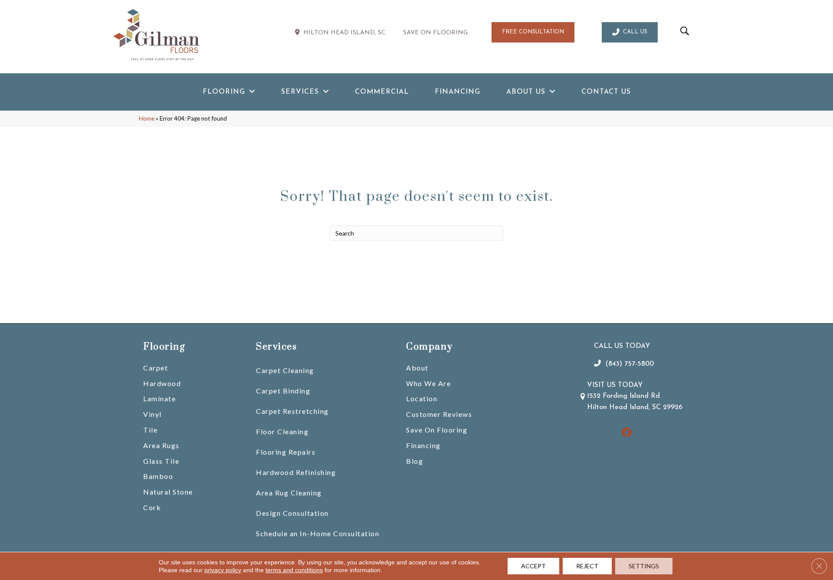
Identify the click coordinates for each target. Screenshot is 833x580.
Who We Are (428, 383)
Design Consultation (292, 513)
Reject (587, 566)
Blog (414, 461)
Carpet (155, 368)
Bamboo (158, 476)
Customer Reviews (439, 414)
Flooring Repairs (285, 452)
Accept (533, 566)
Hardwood (162, 383)
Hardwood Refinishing (296, 472)
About (417, 368)
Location (421, 398)
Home (146, 118)
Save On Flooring (436, 430)
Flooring (164, 347)
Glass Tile (161, 461)
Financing (423, 445)
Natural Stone (168, 492)
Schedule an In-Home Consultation (317, 533)
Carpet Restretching (292, 411)
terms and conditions (294, 570)
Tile (150, 430)
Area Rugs (161, 445)
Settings (644, 566)
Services (276, 347)
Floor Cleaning (282, 431)
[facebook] (626, 433)
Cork (152, 507)
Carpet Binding (283, 391)
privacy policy (222, 570)
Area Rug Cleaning (289, 492)
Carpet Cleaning (285, 370)
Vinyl (152, 414)
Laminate (159, 398)
